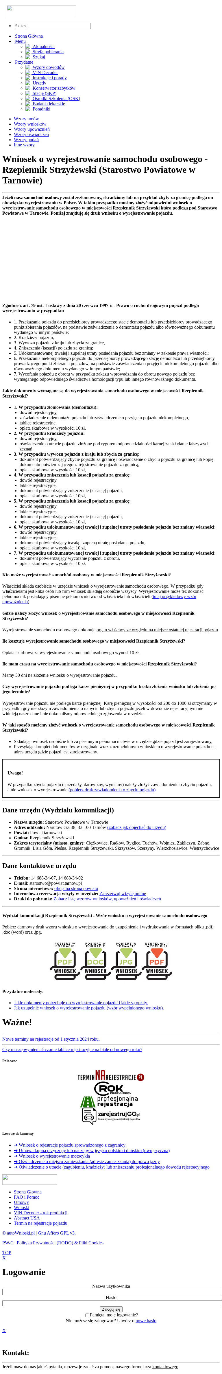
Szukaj (38, 56)
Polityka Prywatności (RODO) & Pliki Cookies (60, 1242)
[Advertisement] (111, 256)
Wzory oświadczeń (31, 134)
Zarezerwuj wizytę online (122, 893)
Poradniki (41, 108)
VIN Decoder (45, 72)
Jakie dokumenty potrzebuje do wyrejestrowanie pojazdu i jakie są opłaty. (81, 1002)
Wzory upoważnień (32, 129)
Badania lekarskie (48, 103)
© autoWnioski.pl (18, 1232)
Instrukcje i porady (49, 77)
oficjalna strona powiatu (76, 888)
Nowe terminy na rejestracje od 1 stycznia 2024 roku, (51, 1039)
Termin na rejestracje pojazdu (40, 1223)
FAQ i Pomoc (26, 1197)
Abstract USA (27, 1217)
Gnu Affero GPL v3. (57, 1232)
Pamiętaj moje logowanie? (114, 1314)
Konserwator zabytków (53, 88)
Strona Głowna (28, 1191)
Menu (20, 41)
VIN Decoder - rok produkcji (40, 1212)
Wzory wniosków (30, 124)
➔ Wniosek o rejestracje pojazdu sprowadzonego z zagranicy (69, 1145)
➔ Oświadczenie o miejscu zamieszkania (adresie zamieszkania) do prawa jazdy (87, 1161)
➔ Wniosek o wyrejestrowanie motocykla (52, 1156)
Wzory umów (26, 118)
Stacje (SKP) (44, 93)
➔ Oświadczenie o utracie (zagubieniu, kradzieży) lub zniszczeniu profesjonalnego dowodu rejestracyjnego (112, 1167)
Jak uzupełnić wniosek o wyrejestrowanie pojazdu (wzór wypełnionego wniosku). (89, 1007)
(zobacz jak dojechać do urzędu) (136, 827)
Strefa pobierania (48, 51)
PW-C (8, 1242)
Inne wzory (24, 144)
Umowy (21, 1202)
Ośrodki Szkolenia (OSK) (56, 98)
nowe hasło (146, 1320)
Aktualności (43, 46)
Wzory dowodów (48, 67)
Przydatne (23, 62)
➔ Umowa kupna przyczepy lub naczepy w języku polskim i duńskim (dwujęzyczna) (92, 1150)
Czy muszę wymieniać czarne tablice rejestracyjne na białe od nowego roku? (72, 1049)
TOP (6, 1252)
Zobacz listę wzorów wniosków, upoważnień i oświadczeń (107, 898)
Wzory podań (26, 139)
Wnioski (21, 1207)
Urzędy (39, 82)
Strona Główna (28, 36)
